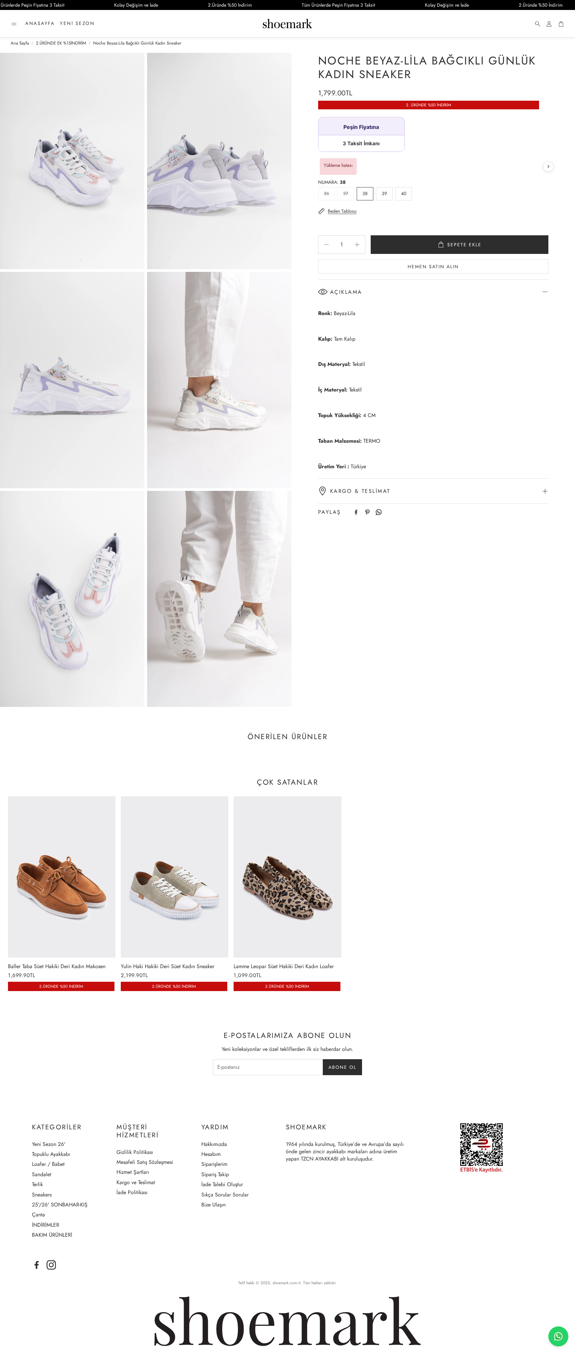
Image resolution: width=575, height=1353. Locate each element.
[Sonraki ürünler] (548, 166)
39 (384, 193)
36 (326, 193)
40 (403, 193)
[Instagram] (51, 1265)
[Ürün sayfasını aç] (61, 876)
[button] (14, 24)
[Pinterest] (367, 512)
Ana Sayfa (20, 43)
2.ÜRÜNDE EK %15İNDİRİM (61, 43)
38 (365, 193)
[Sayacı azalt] (326, 245)
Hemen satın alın (433, 266)
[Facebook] (356, 512)
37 (345, 193)
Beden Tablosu (342, 211)
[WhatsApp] (379, 512)
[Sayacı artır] (357, 245)
